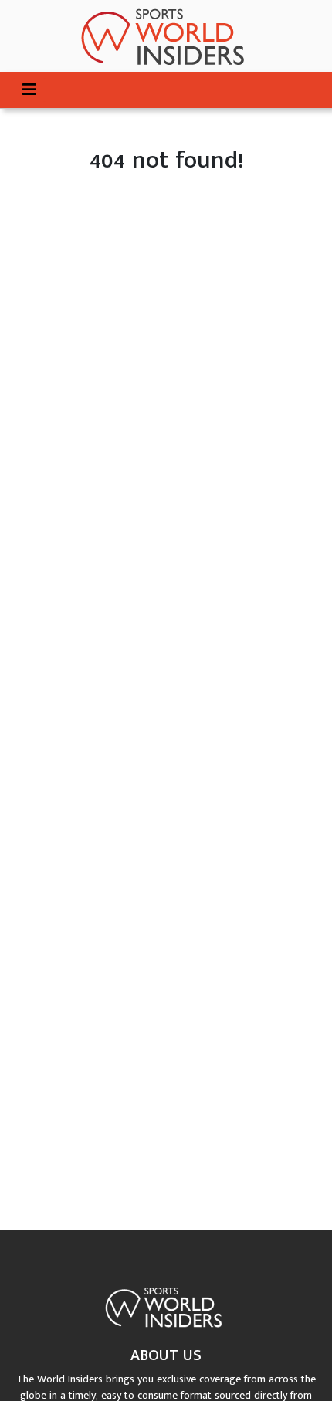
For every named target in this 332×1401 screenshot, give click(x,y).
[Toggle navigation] (29, 90)
